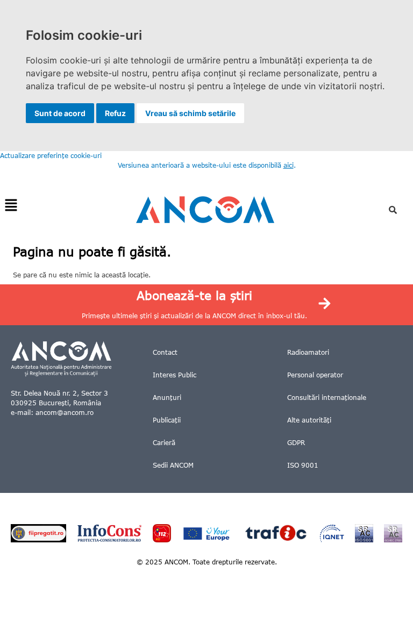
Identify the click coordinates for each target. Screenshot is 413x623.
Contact (165, 352)
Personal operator (315, 375)
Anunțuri (167, 397)
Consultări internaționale (326, 397)
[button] (11, 205)
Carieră (164, 443)
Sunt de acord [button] (60, 113)
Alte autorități (309, 420)
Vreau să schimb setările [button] (190, 113)
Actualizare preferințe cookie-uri (51, 156)
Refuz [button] (115, 113)
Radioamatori (308, 352)
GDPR (296, 443)
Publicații (167, 420)
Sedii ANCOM (173, 465)
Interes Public (174, 375)
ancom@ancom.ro (64, 413)
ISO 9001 (302, 465)
